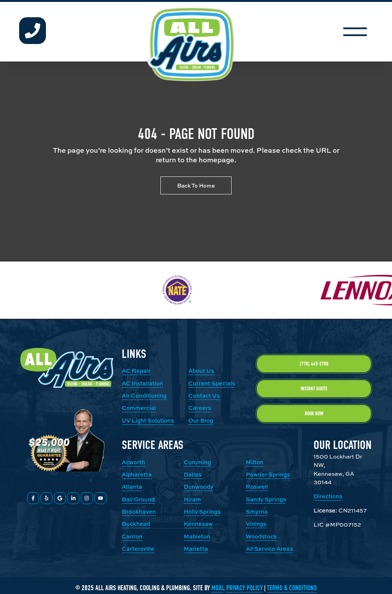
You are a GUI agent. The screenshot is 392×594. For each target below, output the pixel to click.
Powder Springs (268, 474)
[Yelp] (46, 498)
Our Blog (200, 420)
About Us (201, 371)
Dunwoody (198, 487)
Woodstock (261, 536)
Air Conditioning (144, 396)
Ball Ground (138, 499)
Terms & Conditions (292, 588)
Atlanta (132, 487)
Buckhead (136, 524)
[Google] (60, 498)
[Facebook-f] (33, 498)
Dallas (192, 474)
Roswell (257, 487)
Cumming (197, 462)
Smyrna (257, 512)
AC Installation (142, 383)
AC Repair (136, 371)
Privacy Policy (244, 588)
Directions (328, 496)
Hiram (192, 499)
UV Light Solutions (148, 420)
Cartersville (138, 549)
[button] (355, 31)
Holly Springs (202, 512)
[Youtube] (100, 498)
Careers (199, 408)
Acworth (133, 462)
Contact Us (204, 396)
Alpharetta (137, 474)
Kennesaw (198, 524)
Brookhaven (139, 512)
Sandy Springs (266, 499)
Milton (254, 462)
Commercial (139, 408)
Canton (132, 536)
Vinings (256, 524)
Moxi (217, 588)
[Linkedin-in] (73, 498)
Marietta (196, 549)
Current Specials (211, 383)
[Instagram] (87, 498)
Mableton (197, 536)
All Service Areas (269, 549)
